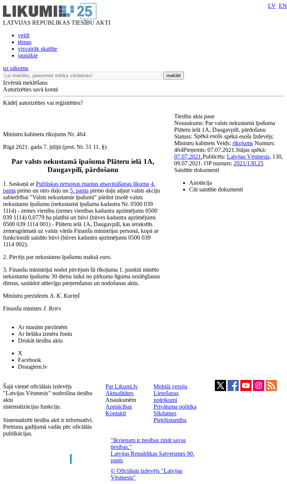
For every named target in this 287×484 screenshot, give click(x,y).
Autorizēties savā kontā (30, 89)
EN (283, 6)
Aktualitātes (119, 393)
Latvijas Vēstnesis (248, 156)
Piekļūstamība (170, 420)
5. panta (79, 190)
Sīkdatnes (165, 413)
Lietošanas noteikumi (166, 396)
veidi (24, 35)
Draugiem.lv (32, 366)
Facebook (29, 360)
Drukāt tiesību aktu (40, 340)
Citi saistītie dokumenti (216, 189)
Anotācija (200, 182)
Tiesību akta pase (195, 116)
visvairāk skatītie (37, 49)
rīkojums (242, 143)
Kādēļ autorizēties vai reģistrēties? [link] (43, 103)
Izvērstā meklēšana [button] (25, 82)
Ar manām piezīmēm (42, 327)
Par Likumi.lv (121, 386)
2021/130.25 (248, 163)
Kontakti (115, 413)
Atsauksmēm (120, 400)
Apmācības (118, 406)
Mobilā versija (170, 386)
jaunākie (28, 55)
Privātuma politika (175, 406)
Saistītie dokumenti (196, 170)
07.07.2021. (188, 156)
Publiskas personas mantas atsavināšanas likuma (92, 184)
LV (272, 6)
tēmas (24, 42)
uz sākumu (15, 68)
